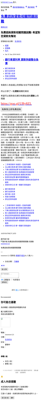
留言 (23, 255)
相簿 (6, 45)
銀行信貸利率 (10, 71)
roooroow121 (5, 244)
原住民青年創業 (11, 79)
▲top (3, 265)
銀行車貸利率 (10, 68)
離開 (12, 398)
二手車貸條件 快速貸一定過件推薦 (18, 164)
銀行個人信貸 (10, 73)
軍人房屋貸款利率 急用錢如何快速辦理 (19, 172)
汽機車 (16, 261)
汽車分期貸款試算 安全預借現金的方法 (19, 170)
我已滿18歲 (5, 398)
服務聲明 (23, 372)
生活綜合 (18, 41)
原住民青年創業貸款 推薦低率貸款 (18, 175)
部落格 (7, 48)
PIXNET (10, 370)
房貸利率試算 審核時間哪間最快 (17, 177)
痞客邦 (18, 255)
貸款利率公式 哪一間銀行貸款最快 (18, 185)
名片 (6, 51)
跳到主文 (4, 27)
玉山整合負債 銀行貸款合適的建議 (18, 167)
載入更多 (4, 269)
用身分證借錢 (10, 76)
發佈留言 (4, 282)
